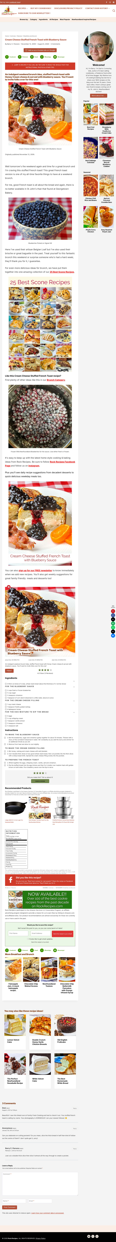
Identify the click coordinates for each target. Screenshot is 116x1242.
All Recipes (54, 19)
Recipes (19, 36)
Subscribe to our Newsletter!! (34, 13)
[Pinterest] (113, 2)
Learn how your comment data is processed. (47, 1213)
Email (31, 1201)
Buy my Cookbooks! (41, 8)
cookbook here (14, 2)
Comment (7, 1174)
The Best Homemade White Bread (62, 1081)
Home (7, 36)
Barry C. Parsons (13, 44)
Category (33, 19)
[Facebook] (106, 2)
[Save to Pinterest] (113, 611)
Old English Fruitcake (62, 1041)
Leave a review (40, 781)
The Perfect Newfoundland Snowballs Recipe (15, 1081)
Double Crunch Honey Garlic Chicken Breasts (39, 1042)
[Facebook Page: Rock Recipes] (11, 880)
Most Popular (65, 19)
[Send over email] (113, 623)
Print (9, 671)
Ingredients (43, 19)
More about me (98, 96)
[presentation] (15, 1025)
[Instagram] (110, 2)
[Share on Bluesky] (113, 636)
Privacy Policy (40, 1238)
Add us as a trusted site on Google (41, 50)
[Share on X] (113, 619)
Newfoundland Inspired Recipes (84, 19)
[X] (92, 1236)
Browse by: (24, 19)
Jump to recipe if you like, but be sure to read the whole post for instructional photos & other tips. (41, 66)
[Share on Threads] (113, 632)
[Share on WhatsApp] (113, 627)
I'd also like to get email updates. (41, 939)
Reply (75, 1108)
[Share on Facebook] (113, 615)
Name (6, 1201)
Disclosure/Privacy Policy (68, 8)
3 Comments (55, 44)
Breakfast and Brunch (30, 36)
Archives (13, 36)
